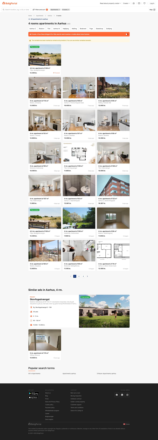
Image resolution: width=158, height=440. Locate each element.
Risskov (41, 28)
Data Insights (49, 419)
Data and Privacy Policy (52, 401)
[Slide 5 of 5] (46, 64)
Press (47, 399)
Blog (46, 396)
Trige (91, 28)
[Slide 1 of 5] (42, 64)
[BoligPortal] (9, 3)
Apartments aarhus (69, 373)
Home (30, 15)
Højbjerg (66, 28)
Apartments (39, 15)
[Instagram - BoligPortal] (127, 395)
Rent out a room (75, 393)
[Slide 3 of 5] (44, 64)
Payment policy (49, 407)
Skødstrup (99, 28)
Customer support (76, 404)
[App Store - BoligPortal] (33, 397)
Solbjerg (109, 28)
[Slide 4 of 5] (45, 64)
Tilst (48, 28)
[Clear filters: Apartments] (59, 9)
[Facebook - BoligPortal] (116, 395)
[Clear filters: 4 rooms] (68, 9)
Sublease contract (76, 399)
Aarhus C (33, 28)
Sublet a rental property (78, 401)
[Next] (87, 276)
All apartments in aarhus (39, 19)
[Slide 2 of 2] (79, 194)
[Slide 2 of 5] (43, 64)
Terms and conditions (77, 407)
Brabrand (83, 28)
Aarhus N (56, 28)
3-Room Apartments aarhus (106, 373)
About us (48, 393)
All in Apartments (34, 373)
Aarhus (50, 15)
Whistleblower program (52, 410)
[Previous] (70, 276)
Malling (74, 28)
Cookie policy (49, 404)
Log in (152, 3)
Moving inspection (76, 396)
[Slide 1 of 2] (78, 194)
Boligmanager (49, 416)
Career (47, 413)
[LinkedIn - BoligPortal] (122, 395)
